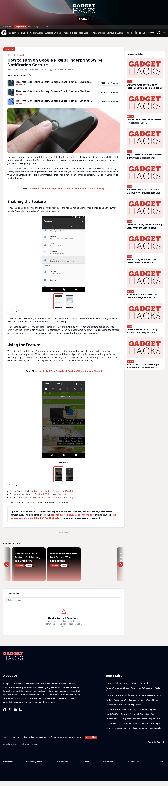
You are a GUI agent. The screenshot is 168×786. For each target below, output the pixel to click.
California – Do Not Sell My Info (61, 737)
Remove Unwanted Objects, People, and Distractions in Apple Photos (133, 689)
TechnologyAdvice (34, 761)
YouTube (70, 491)
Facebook (39, 491)
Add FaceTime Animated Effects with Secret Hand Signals (131, 709)
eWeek (86, 761)
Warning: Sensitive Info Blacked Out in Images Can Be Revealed (134, 728)
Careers (86, 737)
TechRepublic (62, 761)
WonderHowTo (6, 27)
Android (84, 19)
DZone (160, 761)
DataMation (108, 761)
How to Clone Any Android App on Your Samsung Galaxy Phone (133, 695)
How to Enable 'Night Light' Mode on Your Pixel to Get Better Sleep (70, 188)
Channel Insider (135, 761)
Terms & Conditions (11, 737)
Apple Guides (36, 32)
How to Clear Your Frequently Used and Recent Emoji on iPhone (134, 719)
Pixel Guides (99, 32)
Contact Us (41, 737)
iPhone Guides (70, 32)
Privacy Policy (28, 737)
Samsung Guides (115, 32)
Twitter (48, 491)
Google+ (56, 491)
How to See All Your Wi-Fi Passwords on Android (127, 683)
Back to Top (154, 742)
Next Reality (33, 27)
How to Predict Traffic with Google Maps (123, 704)
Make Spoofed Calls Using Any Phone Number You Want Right (133, 723)
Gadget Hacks (20, 27)
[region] (63, 254)
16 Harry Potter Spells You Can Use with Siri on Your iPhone (132, 700)
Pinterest (62, 494)
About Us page (49, 702)
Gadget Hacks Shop (18, 32)
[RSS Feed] (20, 709)
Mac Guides (84, 32)
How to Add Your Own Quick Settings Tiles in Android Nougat (70, 371)
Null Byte (44, 27)
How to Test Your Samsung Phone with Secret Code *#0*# (131, 714)
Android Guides (53, 32)
